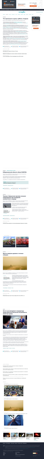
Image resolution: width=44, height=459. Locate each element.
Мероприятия (25, 443)
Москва (22, 14)
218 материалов (36, 440)
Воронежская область (10, 185)
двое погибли (7, 23)
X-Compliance (4, 453)
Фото (32, 14)
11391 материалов (5, 439)
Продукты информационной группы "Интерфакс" (13, 450)
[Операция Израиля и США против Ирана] (14, 437)
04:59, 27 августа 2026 (7, 309)
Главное (4, 14)
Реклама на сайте (20, 443)
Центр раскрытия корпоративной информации (20, 454)
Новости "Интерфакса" (17, 452)
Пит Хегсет (13, 348)
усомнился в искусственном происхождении (19, 38)
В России (7, 14)
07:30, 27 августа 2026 (8, 194)
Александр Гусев (5, 185)
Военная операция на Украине (11, 170)
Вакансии (16, 443)
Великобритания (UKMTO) (6, 215)
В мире (10, 14)
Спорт (16, 14)
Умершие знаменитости (22, 437)
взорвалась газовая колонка (18, 22)
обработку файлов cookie (32, 447)
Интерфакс (22, 12)
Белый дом (4, 348)
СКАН (16, 453)
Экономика (13, 14)
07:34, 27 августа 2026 (18, 170)
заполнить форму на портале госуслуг (21, 31)
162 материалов (28, 439)
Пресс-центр (12, 443)
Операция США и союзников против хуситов (36, 438)
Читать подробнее (6, 82)
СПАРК (4, 452)
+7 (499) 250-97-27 (26, 448)
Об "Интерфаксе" (8, 443)
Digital (24, 14)
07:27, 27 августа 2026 (7, 61)
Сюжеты (30, 14)
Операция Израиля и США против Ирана (14, 438)
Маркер (4, 454)
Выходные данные (35, 455)
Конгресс (7, 348)
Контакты (4, 443)
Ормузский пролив (12, 215)
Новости (27, 14)
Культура (19, 14)
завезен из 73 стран (16, 28)
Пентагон (10, 348)
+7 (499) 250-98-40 (22, 448)
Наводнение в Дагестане (28, 438)
